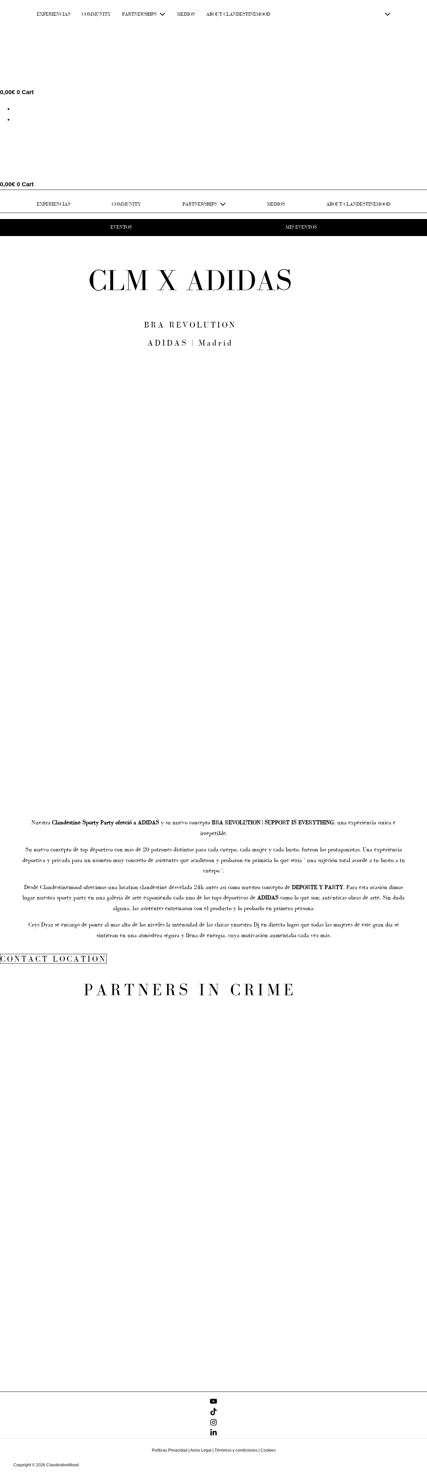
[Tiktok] (213, 1413)
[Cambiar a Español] (16, 119)
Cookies (268, 1450)
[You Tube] (213, 1403)
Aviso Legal (200, 1450)
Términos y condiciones (236, 1450)
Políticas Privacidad (169, 1450)
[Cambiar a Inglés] (16, 108)
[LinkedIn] (213, 1434)
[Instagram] (213, 1424)
